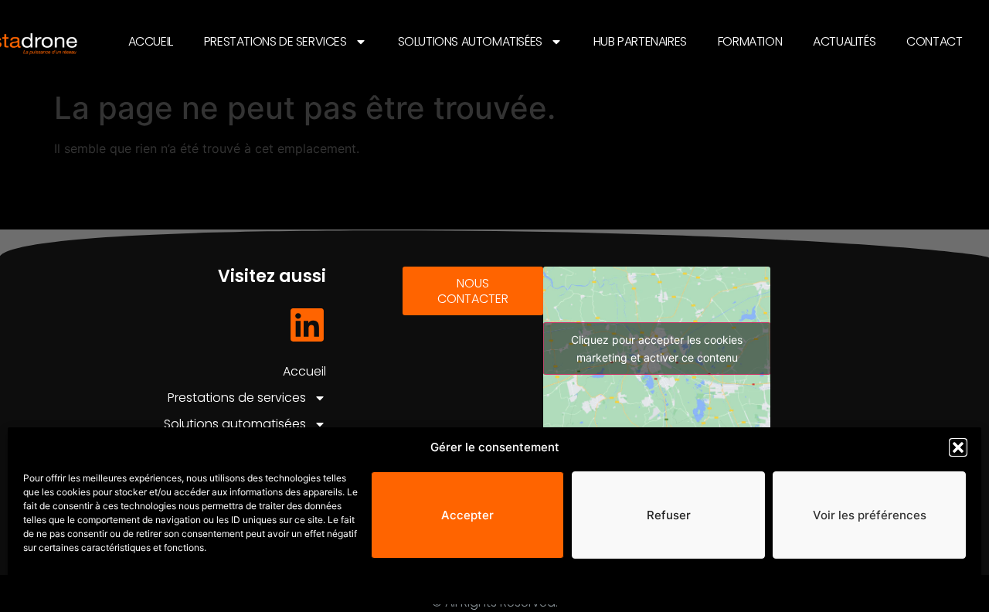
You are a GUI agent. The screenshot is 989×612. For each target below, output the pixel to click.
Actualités (844, 41)
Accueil (150, 41)
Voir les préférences (869, 515)
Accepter (467, 515)
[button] (958, 447)
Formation (750, 41)
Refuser (669, 515)
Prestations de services (275, 41)
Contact (934, 41)
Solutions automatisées (470, 41)
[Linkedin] (307, 325)
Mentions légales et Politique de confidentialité (132, 584)
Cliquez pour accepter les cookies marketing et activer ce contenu (657, 348)
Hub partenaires (640, 41)
